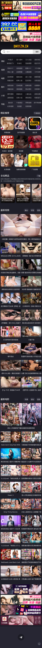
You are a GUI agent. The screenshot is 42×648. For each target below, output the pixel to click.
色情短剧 (28, 106)
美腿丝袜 (10, 89)
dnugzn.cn (21, 46)
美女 (26, 210)
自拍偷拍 (19, 68)
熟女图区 (28, 89)
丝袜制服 (19, 72)
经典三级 (19, 80)
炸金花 (19, 63)
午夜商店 (19, 103)
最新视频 (5, 210)
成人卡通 (28, 77)
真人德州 (19, 60)
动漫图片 (37, 85)
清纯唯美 (19, 89)
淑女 (32, 399)
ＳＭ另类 (37, 72)
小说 (3, 95)
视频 (3, 70)
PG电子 (10, 60)
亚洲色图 (19, 85)
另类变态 (37, 80)
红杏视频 (10, 106)
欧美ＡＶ (28, 68)
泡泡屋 (19, 106)
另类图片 (37, 89)
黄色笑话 (28, 98)
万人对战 (28, 60)
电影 (3, 78)
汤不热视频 (37, 103)
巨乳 (32, 210)
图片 (3, 87)
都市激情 (10, 94)
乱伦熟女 (28, 80)
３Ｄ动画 (37, 68)
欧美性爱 (37, 77)
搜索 (37, 52)
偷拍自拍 (19, 77)
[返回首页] (39, 644)
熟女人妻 (10, 72)
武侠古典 (37, 94)
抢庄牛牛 (37, 63)
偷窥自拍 (10, 85)
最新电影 (5, 399)
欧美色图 (28, 85)
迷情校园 (10, 98)
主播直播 (28, 72)
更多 (38, 210)
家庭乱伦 (19, 94)
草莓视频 (28, 103)
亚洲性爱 (10, 77)
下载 (38, 176)
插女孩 (10, 103)
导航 (3, 104)
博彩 (3, 61)
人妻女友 (28, 94)
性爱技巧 (37, 98)
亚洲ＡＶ (10, 68)
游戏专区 (37, 60)
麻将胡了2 (10, 63)
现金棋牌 (28, 63)
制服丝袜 (10, 80)
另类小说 (19, 98)
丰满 (26, 399)
